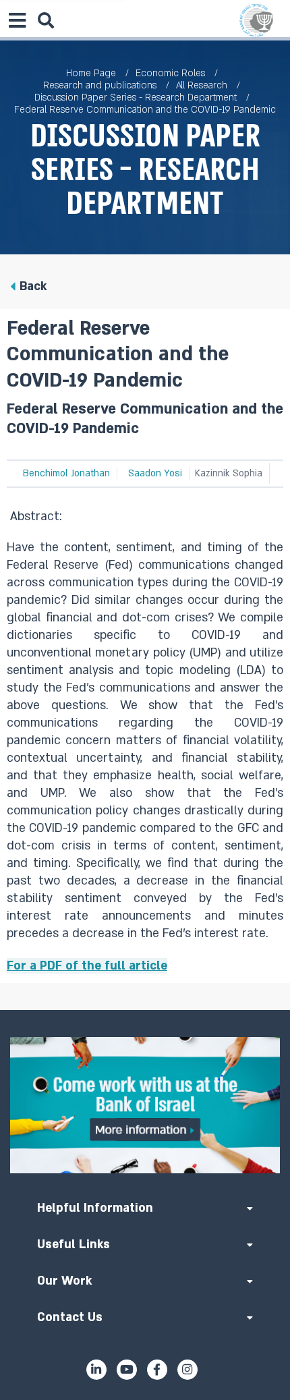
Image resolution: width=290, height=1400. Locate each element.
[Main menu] (17, 20)
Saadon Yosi (155, 473)
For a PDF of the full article (87, 966)
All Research (201, 85)
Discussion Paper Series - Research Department (135, 97)
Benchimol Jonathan (66, 473)
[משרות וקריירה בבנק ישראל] (145, 1105)
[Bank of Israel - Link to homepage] (256, 20)
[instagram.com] (187, 1370)
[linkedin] (96, 1370)
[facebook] (157, 1370)
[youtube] (127, 1370)
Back (33, 286)
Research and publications (99, 85)
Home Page (91, 73)
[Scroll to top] (145, 1010)
